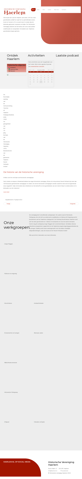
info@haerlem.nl (52, 471)
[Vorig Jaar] (29, 70)
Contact (64, 9)
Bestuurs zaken (49, 345)
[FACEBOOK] (5, 464)
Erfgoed (20, 434)
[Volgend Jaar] (52, 70)
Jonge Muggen (20, 256)
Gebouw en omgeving (35, 286)
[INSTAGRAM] (17, 464)
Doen (38, 9)
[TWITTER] (9, 464)
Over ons (56, 9)
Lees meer (6, 192)
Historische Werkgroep (34, 405)
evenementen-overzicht (37, 66)
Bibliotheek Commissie (20, 375)
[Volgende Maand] (48, 70)
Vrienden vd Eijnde (49, 434)
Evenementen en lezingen (19, 345)
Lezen (49, 9)
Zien (44, 9)
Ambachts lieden (49, 316)
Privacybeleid (64, 471)
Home (33, 9)
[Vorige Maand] (33, 70)
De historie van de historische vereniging (23, 172)
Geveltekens (20, 316)
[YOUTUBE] (13, 464)
